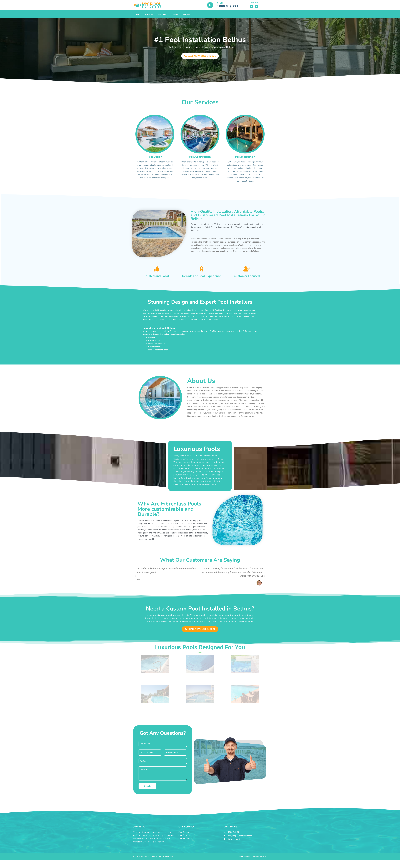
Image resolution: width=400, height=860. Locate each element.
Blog (175, 14)
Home (137, 14)
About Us (149, 14)
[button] (135, 576)
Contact (187, 14)
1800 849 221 (227, 6)
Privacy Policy (244, 856)
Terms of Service (259, 856)
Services (162, 14)
